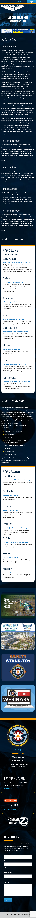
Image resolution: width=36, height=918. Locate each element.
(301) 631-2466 (19, 761)
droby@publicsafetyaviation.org (14, 282)
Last (5, 868)
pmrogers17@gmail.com (11, 349)
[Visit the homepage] (18, 735)
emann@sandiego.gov (10, 510)
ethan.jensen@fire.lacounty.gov (13, 319)
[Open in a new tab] (18, 31)
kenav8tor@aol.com (10, 573)
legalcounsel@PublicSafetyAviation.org (16, 382)
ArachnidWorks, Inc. (13, 916)
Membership (8, 789)
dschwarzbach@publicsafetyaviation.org (17, 263)
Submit (8, 900)
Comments (7, 883)
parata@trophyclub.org (11, 495)
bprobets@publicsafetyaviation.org (15, 542)
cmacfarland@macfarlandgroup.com (15, 332)
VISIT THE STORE (9, 810)
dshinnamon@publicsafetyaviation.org (16, 480)
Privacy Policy (24, 916)
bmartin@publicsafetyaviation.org (15, 528)
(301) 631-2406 (20, 757)
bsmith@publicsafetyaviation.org (14, 364)
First (5, 861)
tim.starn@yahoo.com (10, 558)
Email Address (8, 873)
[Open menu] (32, 8)
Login (31, 2)
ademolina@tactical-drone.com (14, 302)
